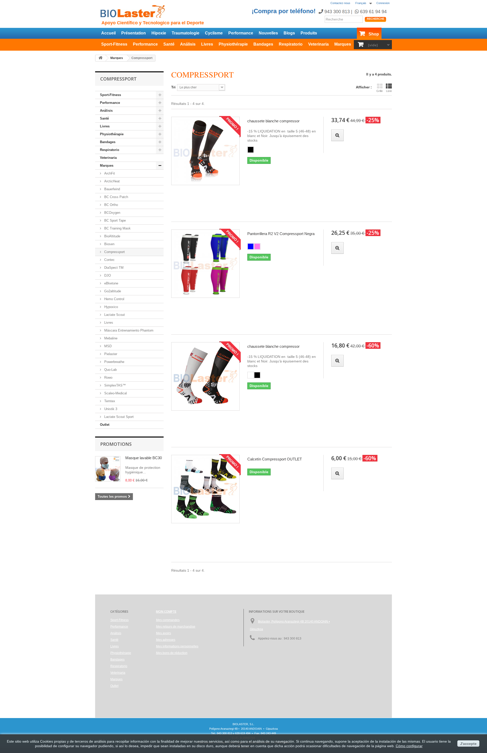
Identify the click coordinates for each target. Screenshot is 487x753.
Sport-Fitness (114, 44)
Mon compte (166, 611)
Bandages (263, 44)
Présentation (133, 33)
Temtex (109, 401)
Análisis (188, 44)
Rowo (107, 377)
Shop (374, 34)
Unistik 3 (110, 409)
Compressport (114, 252)
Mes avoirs (163, 633)
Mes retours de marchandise (175, 626)
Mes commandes (168, 620)
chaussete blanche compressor (273, 121)
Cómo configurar (409, 746)
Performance (240, 33)
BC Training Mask (117, 228)
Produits (309, 33)
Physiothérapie (233, 44)
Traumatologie (185, 33)
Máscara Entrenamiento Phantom (128, 330)
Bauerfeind (111, 189)
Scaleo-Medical (115, 393)
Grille (379, 90)
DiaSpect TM (113, 267)
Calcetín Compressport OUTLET (274, 459)
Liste (389, 90)
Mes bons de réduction (171, 653)
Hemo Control (113, 299)
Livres (207, 44)
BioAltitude (111, 236)
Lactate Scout (114, 315)
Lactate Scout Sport (118, 417)
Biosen (108, 244)
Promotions (116, 444)
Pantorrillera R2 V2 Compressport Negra (281, 233)
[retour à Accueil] (100, 58)
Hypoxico (110, 307)
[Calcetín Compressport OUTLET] (205, 489)
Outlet (104, 425)
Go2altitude (112, 291)
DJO (107, 275)
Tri (173, 87)
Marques (342, 44)
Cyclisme (214, 33)
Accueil (108, 33)
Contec (109, 260)
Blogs (289, 33)
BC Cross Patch (115, 197)
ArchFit (109, 173)
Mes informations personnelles (177, 646)
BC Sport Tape (114, 220)
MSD (107, 346)
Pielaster (110, 354)
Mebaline (110, 338)
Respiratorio (291, 44)
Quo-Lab (110, 370)
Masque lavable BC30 (143, 458)
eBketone (110, 283)
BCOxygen (111, 213)
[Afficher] (337, 135)
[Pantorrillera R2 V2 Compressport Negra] (205, 263)
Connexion (383, 3)
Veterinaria (318, 44)
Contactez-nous (340, 3)
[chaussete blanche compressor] (205, 151)
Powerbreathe (113, 362)
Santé (169, 44)
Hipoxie (158, 33)
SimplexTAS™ (114, 385)
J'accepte (468, 744)
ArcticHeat (111, 181)
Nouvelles (268, 33)
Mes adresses (165, 640)
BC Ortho (110, 205)
